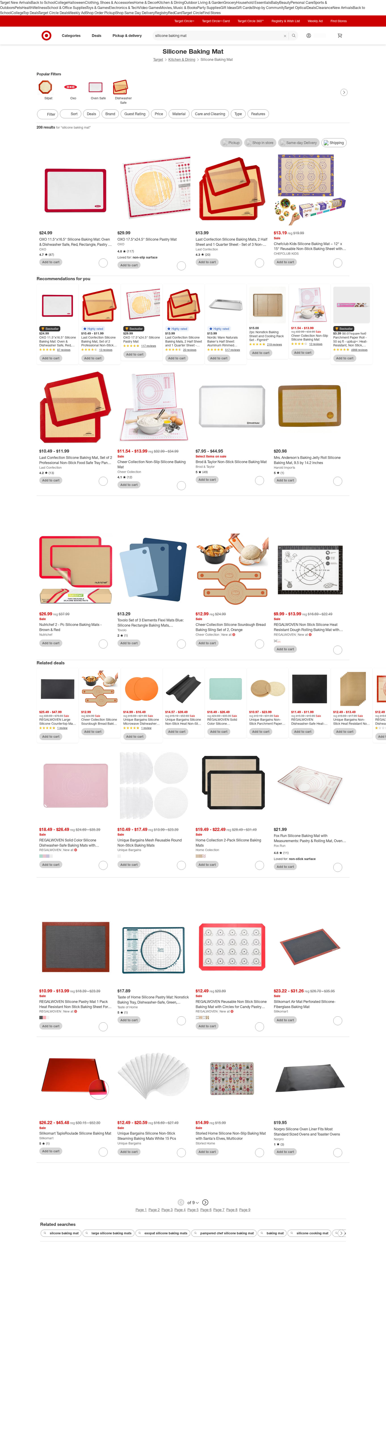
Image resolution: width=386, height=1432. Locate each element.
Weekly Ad (77, 13)
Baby (275, 2)
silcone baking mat (64, 1233)
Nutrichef (45, 634)
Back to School (43, 2)
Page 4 (180, 1209)
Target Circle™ (184, 21)
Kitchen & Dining (170, 2)
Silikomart (281, 1011)
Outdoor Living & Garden (203, 2)
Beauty (285, 2)
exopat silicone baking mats (166, 1233)
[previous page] (181, 1202)
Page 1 (141, 1209)
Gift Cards (244, 7)
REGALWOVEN (285, 634)
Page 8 (231, 1209)
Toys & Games (97, 7)
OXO (42, 249)
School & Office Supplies (66, 7)
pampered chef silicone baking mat (227, 1233)
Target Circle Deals (53, 13)
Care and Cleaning (210, 114)
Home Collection (207, 850)
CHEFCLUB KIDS (286, 253)
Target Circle (192, 13)
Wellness (40, 7)
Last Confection (207, 249)
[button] (49, 328)
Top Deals (30, 13)
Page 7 (218, 1209)
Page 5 (193, 1209)
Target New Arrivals (15, 2)
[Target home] (46, 35)
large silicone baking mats (112, 1233)
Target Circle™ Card (216, 21)
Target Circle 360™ (251, 21)
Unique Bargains (129, 850)
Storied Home (205, 1143)
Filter (51, 114)
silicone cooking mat (312, 1233)
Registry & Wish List (286, 21)
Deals (311, 7)
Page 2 (154, 1209)
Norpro (279, 1139)
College (61, 2)
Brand (110, 114)
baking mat (275, 1233)
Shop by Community (268, 7)
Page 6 (206, 1209)
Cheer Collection (129, 472)
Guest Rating (134, 114)
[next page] (205, 1202)
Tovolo (121, 630)
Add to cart (50, 262)
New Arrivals (343, 7)
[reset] (285, 36)
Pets (18, 7)
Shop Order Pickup (100, 13)
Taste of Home (127, 1007)
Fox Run (279, 845)
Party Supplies (208, 7)
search (294, 36)
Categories (71, 35)
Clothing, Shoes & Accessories (109, 2)
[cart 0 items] (340, 35)
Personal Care (302, 2)
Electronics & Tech (123, 7)
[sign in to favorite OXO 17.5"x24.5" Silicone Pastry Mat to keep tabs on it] (181, 265)
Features (258, 114)
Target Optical (295, 7)
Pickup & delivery (127, 35)
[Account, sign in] (317, 35)
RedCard (175, 13)
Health (27, 7)
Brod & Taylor (205, 466)
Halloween (76, 2)
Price (159, 114)
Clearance (324, 7)
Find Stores (212, 13)
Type (238, 114)
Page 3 (167, 1209)
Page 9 (244, 1209)
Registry (161, 13)
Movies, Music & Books (178, 7)
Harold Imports (284, 467)
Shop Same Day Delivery (135, 13)
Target (158, 59)
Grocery (229, 2)
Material (179, 114)
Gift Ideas (228, 7)
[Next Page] (344, 92)
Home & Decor (145, 2)
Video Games (149, 7)
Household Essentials (253, 2)
